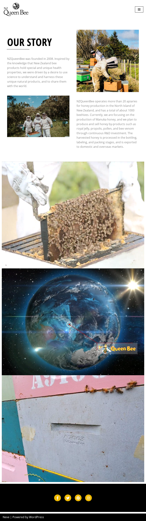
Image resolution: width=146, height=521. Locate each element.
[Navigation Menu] (139, 9)
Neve (6, 517)
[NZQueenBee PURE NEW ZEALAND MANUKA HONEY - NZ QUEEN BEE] (16, 9)
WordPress (36, 517)
